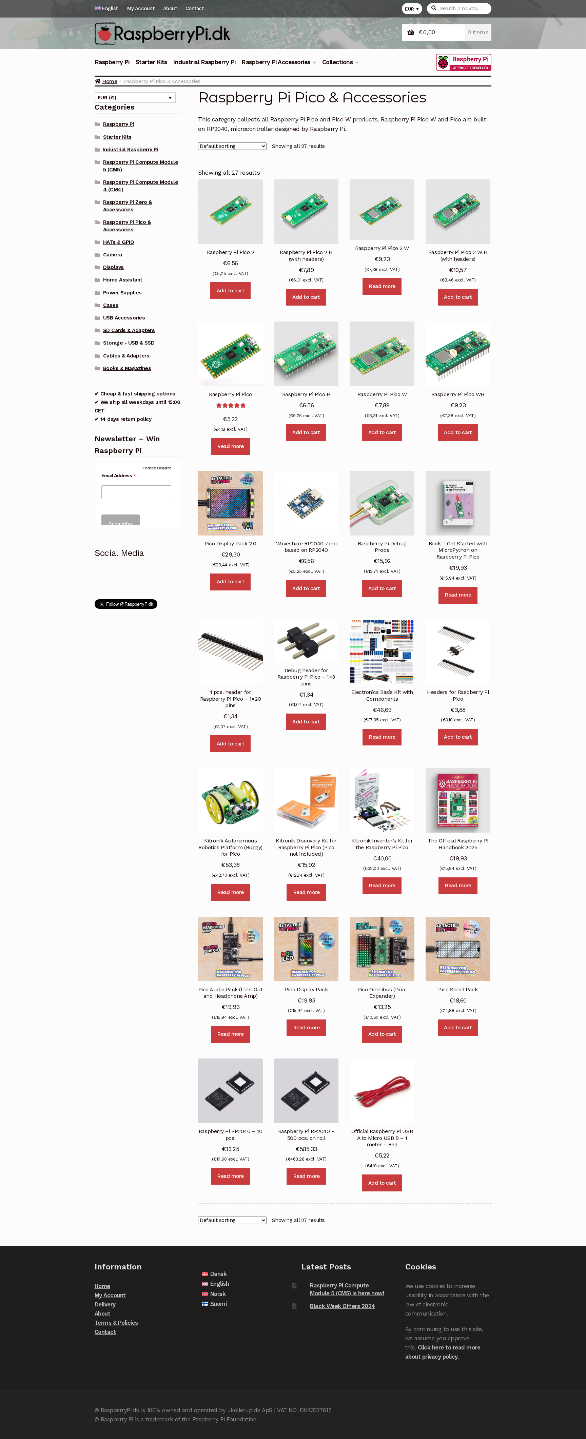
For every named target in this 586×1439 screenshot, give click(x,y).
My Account (140, 8)
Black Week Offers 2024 (342, 1306)
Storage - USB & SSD (129, 343)
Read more (382, 286)
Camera (112, 255)
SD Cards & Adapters (129, 330)
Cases (111, 305)
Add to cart (231, 291)
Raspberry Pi (112, 62)
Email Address (118, 475)
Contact (194, 8)
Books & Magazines (127, 368)
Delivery (105, 1304)
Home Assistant (122, 280)
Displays (113, 267)
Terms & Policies (116, 1322)
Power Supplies (122, 293)
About (170, 8)
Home (109, 81)
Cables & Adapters (126, 356)
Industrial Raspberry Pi (204, 62)
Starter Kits (151, 62)
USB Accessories (124, 318)
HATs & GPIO (118, 242)
